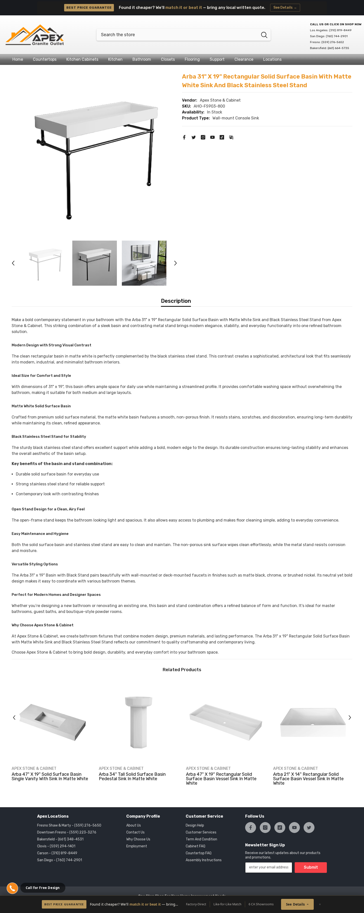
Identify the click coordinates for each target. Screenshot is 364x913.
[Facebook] (184, 137)
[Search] (184, 35)
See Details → (285, 7)
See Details (295, 904)
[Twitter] (193, 137)
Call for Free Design (43, 887)
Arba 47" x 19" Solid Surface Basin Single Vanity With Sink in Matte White (50, 776)
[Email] (231, 137)
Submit (311, 867)
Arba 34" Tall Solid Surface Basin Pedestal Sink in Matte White (132, 776)
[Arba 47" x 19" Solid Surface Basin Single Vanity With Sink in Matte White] (51, 722)
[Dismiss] (320, 904)
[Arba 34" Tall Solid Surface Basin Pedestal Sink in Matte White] (139, 722)
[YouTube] (212, 137)
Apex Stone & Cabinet (220, 100)
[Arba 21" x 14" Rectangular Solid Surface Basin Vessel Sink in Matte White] (313, 722)
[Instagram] (203, 137)
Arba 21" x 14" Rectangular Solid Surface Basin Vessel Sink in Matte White (308, 778)
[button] (13, 263)
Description (176, 301)
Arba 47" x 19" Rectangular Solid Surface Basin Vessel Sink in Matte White (221, 778)
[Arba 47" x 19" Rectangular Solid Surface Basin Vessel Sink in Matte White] (226, 722)
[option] (94, 155)
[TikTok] (222, 137)
